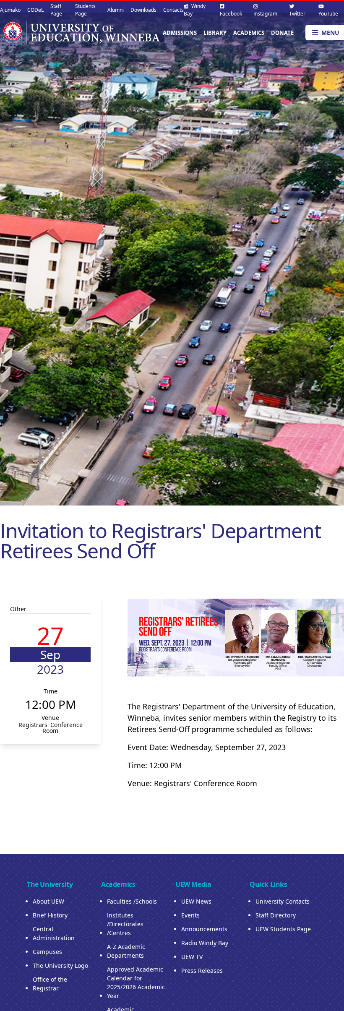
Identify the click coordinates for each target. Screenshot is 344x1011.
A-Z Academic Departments (126, 951)
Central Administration (54, 933)
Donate (282, 32)
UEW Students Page (283, 929)
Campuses (47, 952)
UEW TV (192, 957)
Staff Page (56, 10)
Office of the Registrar (50, 983)
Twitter (297, 13)
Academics (248, 32)
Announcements (204, 929)
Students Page (85, 10)
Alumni (115, 9)
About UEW (48, 901)
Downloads (143, 9)
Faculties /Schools (132, 901)
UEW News (196, 901)
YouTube (328, 13)
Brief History (50, 915)
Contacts (173, 9)
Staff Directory (275, 915)
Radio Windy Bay (204, 943)
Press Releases (202, 971)
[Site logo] (80, 32)
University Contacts (282, 901)
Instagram (265, 13)
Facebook (231, 13)
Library (215, 32)
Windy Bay (195, 10)
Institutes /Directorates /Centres (125, 924)
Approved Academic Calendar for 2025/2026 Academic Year (136, 982)
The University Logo (60, 965)
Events (190, 915)
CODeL (35, 9)
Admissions (180, 32)
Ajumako (10, 9)
